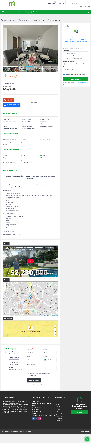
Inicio (2, 12)
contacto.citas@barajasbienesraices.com (21, 369)
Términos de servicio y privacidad (49, 384)
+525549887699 (62, 4)
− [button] (5, 287)
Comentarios (31, 364)
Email (29, 356)
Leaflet (44, 315)
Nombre (30, 349)
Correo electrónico (68, 56)
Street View (11, 75)
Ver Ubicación (25, 332)
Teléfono (46, 356)
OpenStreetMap (54, 315)
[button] (56, 26)
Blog (27, 12)
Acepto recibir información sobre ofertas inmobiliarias (39, 374)
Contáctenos (46, 12)
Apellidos (46, 349)
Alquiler (14, 12)
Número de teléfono (69, 61)
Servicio (21, 12)
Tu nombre (66, 50)
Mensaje (66, 67)
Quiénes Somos (35, 12)
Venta (8, 12)
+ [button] (5, 284)
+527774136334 (51, 4)
